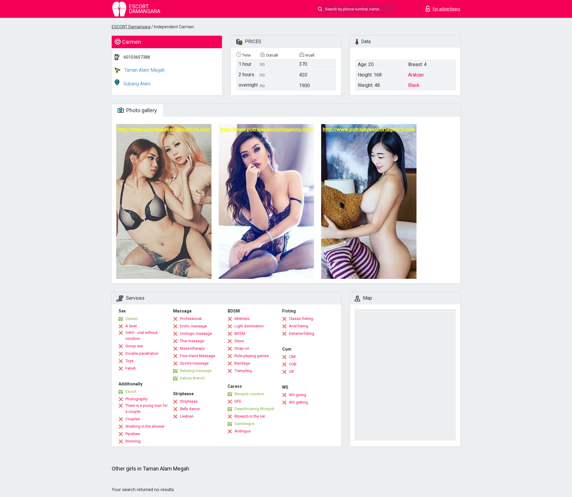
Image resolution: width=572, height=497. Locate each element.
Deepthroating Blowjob (254, 409)
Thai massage (192, 341)
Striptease (189, 401)
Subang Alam (136, 84)
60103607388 (137, 57)
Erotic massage (193, 326)
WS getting (298, 402)
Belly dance (190, 409)
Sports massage (194, 363)
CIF (291, 371)
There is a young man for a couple (146, 408)
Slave (239, 341)
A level (131, 326)
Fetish (130, 368)
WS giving (297, 395)
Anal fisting (298, 326)
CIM (292, 356)
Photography (136, 399)
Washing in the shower (144, 426)
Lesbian (187, 416)
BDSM (239, 333)
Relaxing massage (196, 370)
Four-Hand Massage (197, 356)
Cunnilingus (244, 423)
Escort (130, 391)
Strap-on (241, 348)
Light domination (249, 326)
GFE (237, 401)
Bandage (242, 363)
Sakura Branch (192, 378)
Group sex (134, 346)
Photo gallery (141, 110)
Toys (129, 361)
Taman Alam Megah (144, 70)
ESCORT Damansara (131, 26)
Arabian (416, 75)
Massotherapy (192, 348)
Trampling (243, 370)
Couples (132, 419)
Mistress (241, 318)
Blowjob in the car (249, 416)
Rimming (133, 441)
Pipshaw (132, 434)
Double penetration (141, 353)
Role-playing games (251, 356)
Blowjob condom (249, 394)
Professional (191, 318)
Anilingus (242, 431)
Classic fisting (301, 318)
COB (292, 364)
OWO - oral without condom (141, 335)
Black (413, 85)
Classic (131, 318)
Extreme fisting (301, 333)
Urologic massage (196, 333)
